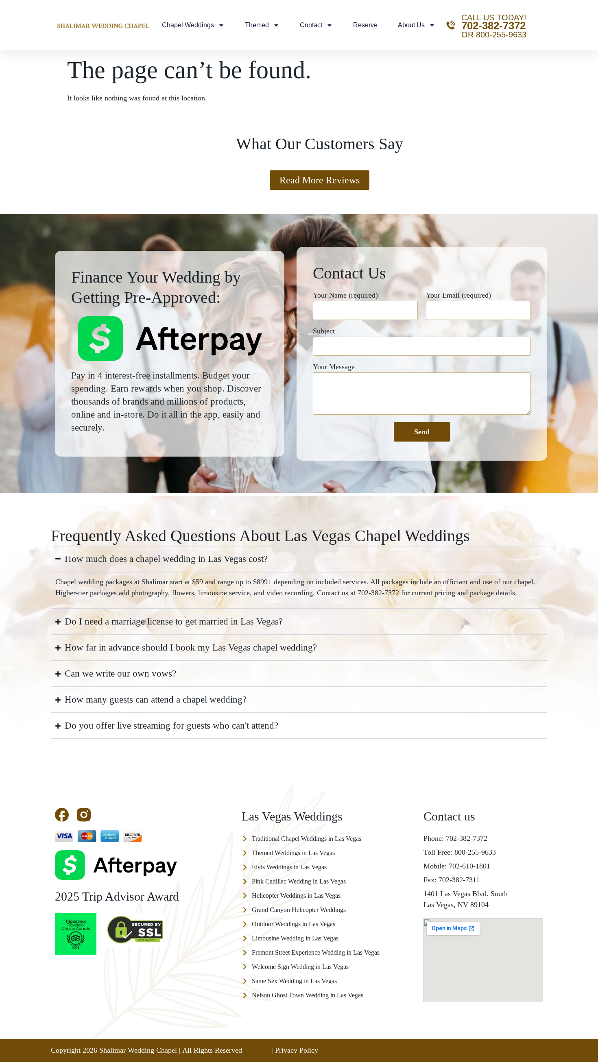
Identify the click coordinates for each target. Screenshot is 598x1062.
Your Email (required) (458, 295)
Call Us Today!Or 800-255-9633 (493, 26)
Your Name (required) (345, 295)
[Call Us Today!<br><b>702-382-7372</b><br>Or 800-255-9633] (450, 25)
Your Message (334, 367)
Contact (311, 25)
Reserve (365, 25)
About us (411, 25)
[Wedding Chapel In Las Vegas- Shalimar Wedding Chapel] (84, 815)
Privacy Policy (296, 1050)
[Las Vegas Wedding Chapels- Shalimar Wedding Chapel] (62, 815)
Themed (257, 25)
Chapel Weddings (188, 25)
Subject (324, 331)
